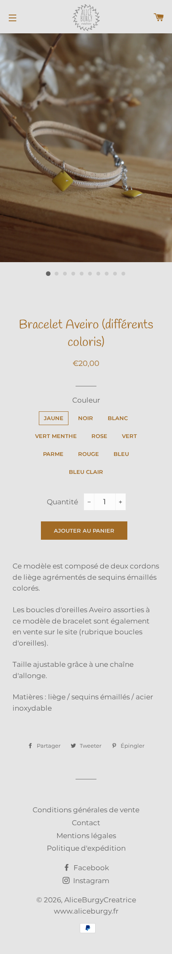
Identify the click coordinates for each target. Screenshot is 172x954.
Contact (86, 823)
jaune (53, 418)
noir (85, 418)
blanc (118, 418)
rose (99, 436)
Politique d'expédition (86, 848)
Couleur (86, 400)
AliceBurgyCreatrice (100, 900)
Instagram (90, 880)
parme (53, 454)
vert (129, 436)
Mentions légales (86, 835)
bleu (121, 454)
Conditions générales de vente (86, 810)
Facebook (90, 868)
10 (123, 274)
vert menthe (56, 436)
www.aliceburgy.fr (86, 911)
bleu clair (86, 471)
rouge (88, 454)
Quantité (62, 502)
